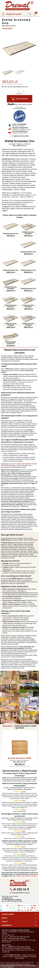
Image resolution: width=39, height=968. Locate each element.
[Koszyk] (34, 15)
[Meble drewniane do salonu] (29, 677)
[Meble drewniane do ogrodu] (29, 691)
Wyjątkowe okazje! (13, 14)
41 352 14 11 (20, 889)
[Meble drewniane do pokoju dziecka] (29, 717)
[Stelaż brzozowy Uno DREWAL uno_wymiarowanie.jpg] (19, 72)
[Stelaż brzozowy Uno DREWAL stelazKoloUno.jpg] (8, 72)
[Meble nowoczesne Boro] (10, 704)
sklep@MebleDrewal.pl (20, 893)
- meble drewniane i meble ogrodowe (19, 727)
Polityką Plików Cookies (13, 964)
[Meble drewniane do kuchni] (10, 691)
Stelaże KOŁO (7, 28)
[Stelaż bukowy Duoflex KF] (10, 337)
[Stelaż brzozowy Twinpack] (28, 227)
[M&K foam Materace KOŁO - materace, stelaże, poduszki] (19, 122)
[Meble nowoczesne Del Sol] (10, 677)
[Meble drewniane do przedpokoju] (10, 717)
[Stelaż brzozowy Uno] (10, 227)
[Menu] (3, 14)
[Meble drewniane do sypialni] (29, 704)
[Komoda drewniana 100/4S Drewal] (19, 743)
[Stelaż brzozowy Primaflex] (10, 282)
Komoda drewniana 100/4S (19, 758)
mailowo (19, 464)
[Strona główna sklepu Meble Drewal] (19, 5)
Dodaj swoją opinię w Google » (27, 876)
